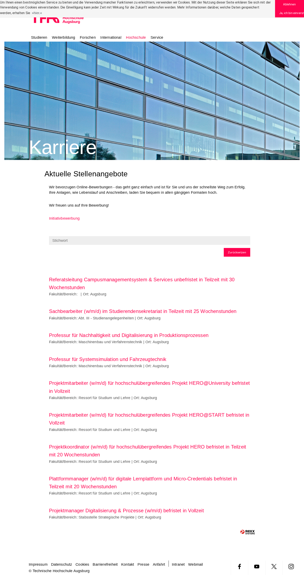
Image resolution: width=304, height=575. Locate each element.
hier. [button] (37, 13)
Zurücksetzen (237, 252)
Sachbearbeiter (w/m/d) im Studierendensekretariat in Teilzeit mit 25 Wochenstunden (142, 311)
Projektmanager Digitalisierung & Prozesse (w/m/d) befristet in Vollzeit (126, 510)
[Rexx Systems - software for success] (247, 532)
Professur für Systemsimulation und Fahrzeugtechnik (107, 359)
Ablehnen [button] (289, 4)
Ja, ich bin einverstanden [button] (291, 13)
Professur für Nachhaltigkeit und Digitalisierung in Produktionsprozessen (128, 335)
